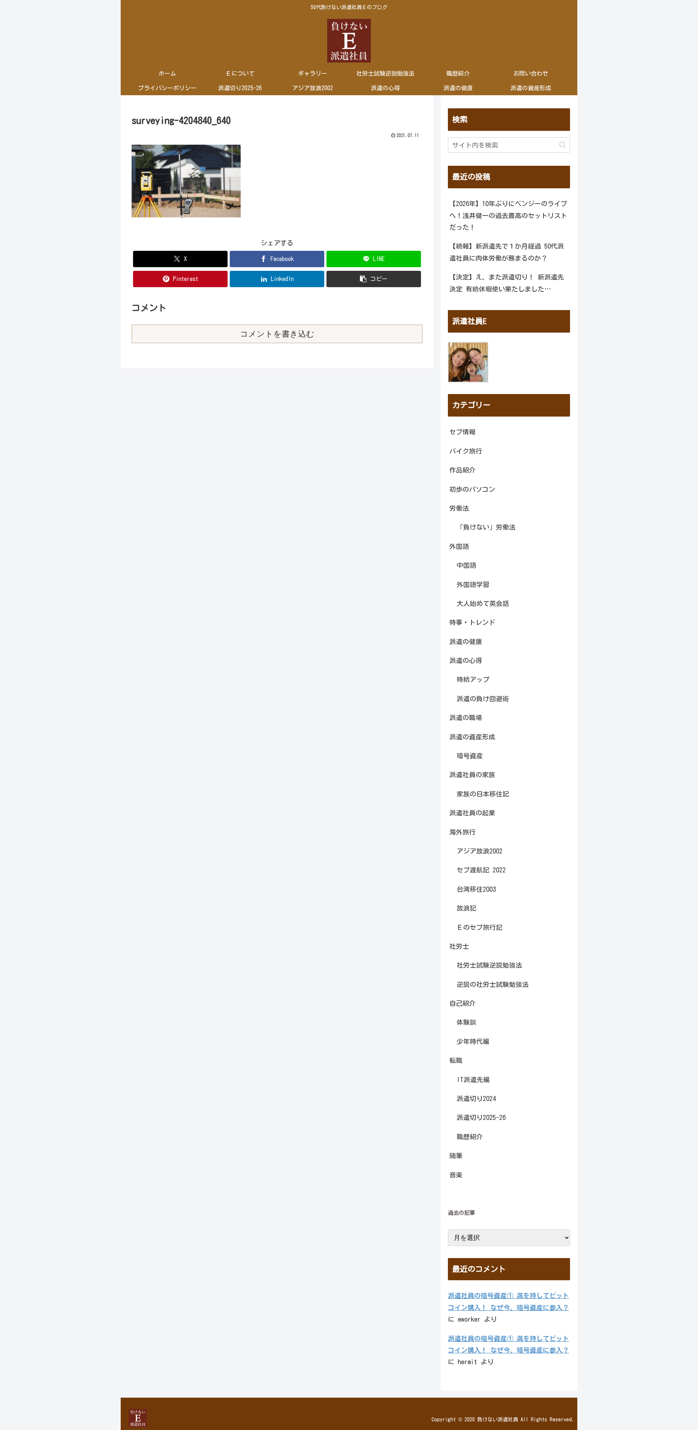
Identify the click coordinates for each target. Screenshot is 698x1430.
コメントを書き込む (277, 333)
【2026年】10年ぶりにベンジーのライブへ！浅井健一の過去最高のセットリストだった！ (508, 215)
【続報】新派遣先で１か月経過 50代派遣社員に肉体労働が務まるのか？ (506, 252)
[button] (373, 279)
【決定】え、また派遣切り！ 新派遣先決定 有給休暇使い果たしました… (506, 283)
